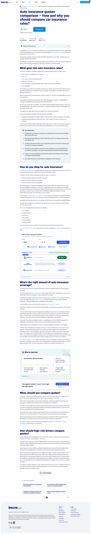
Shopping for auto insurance (27, 170)
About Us (61, 508)
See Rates (61, 257)
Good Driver (52, 246)
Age (40, 239)
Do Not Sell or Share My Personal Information (75, 515)
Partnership (61, 518)
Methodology (61, 510)
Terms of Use (73, 510)
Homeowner (43, 246)
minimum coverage (39, 299)
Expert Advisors (62, 512)
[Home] (20, 6)
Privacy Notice (74, 508)
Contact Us (61, 516)
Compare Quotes (85, 2)
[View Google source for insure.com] (45, 473)
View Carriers (39, 29)
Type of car (25, 76)
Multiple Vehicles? (63, 246)
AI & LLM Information (63, 522)
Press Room (61, 520)
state (42, 74)
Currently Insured (32, 246)
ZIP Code (23, 239)
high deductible (37, 293)
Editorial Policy (62, 514)
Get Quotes (61, 263)
